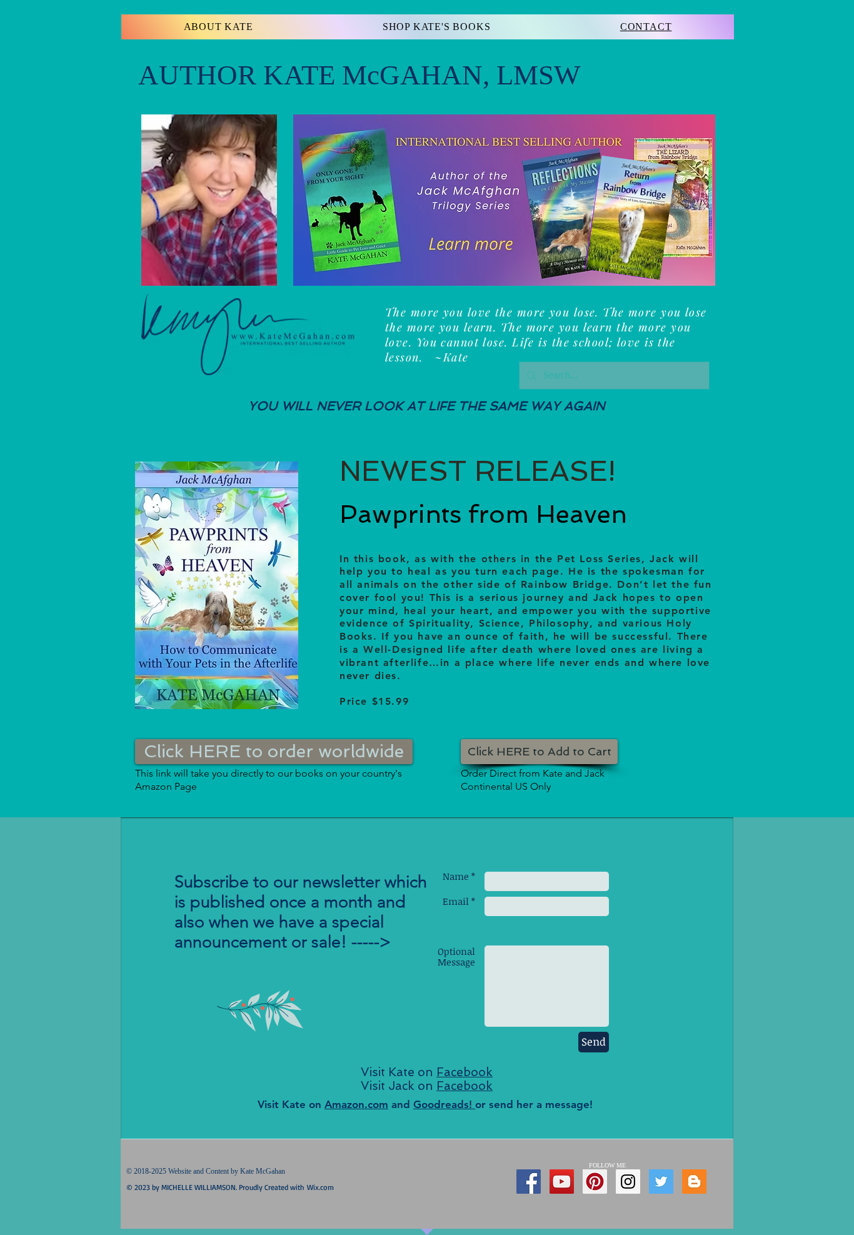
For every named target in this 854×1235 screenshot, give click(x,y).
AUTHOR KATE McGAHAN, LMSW (359, 75)
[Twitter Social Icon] (661, 1181)
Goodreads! (444, 1104)
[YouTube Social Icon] (562, 1181)
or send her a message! (534, 1104)
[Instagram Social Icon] (628, 1181)
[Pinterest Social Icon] (595, 1181)
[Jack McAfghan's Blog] (694, 1181)
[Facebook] (528, 1181)
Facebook (464, 1072)
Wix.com (320, 1187)
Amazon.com (356, 1104)
